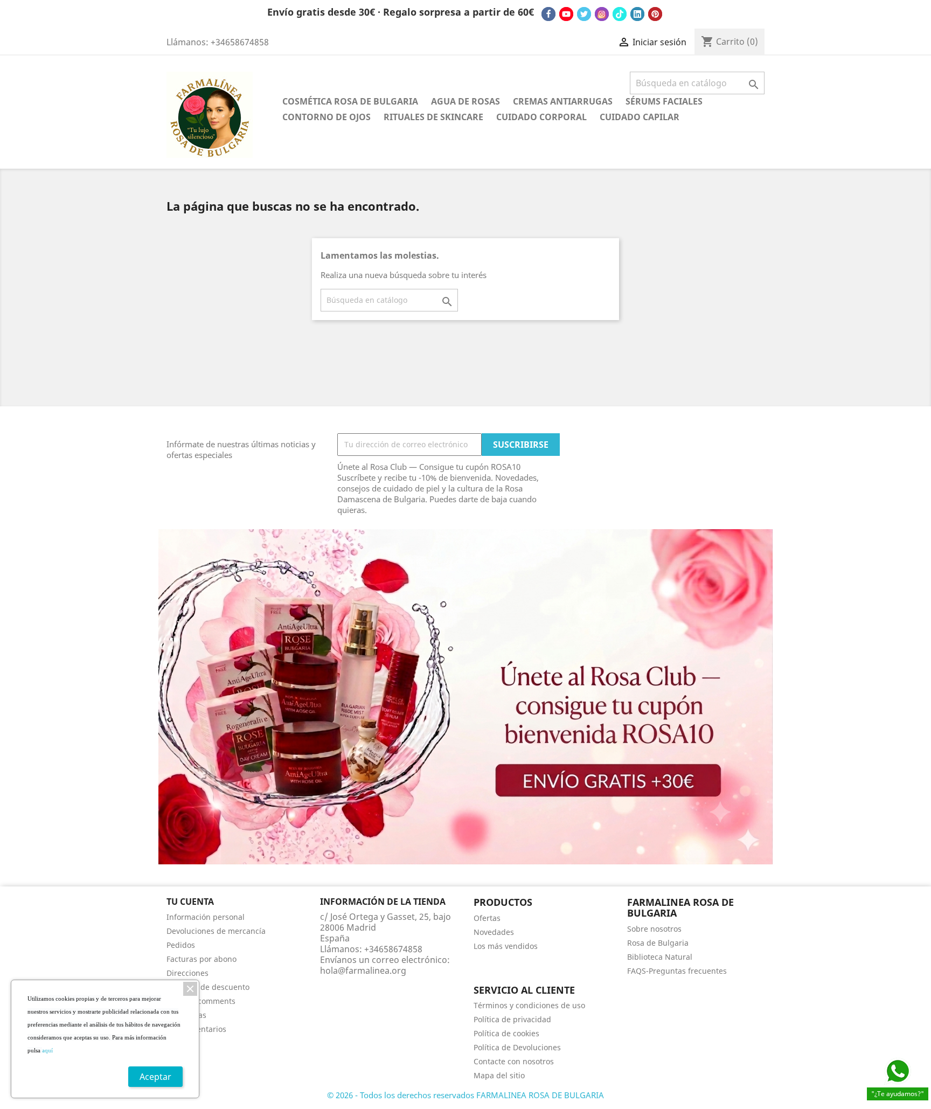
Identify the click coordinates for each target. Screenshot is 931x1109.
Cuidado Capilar (639, 117)
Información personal (205, 917)
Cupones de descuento (207, 987)
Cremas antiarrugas (563, 101)
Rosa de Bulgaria (658, 943)
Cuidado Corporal (541, 117)
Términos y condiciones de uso (529, 1005)
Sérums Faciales (664, 101)
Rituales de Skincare (433, 117)
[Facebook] (548, 14)
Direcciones (187, 973)
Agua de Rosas (465, 101)
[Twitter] (584, 14)
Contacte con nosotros (514, 1061)
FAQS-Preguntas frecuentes (677, 971)
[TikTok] (620, 14)
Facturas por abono (201, 959)
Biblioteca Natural (659, 957)
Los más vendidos (506, 946)
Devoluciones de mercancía (216, 931)
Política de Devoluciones (517, 1047)
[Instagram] (602, 14)
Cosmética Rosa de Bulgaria (350, 101)
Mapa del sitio (499, 1075)
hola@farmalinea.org (363, 970)
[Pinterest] (655, 14)
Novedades (494, 932)
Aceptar (155, 1077)
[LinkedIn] (637, 14)
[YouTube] (566, 14)
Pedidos (180, 945)
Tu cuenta (190, 901)
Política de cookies (506, 1033)
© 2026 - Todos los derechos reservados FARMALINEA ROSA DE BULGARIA (465, 1095)
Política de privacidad (512, 1019)
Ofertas (487, 918)
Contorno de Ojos (326, 117)
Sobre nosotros (654, 929)
